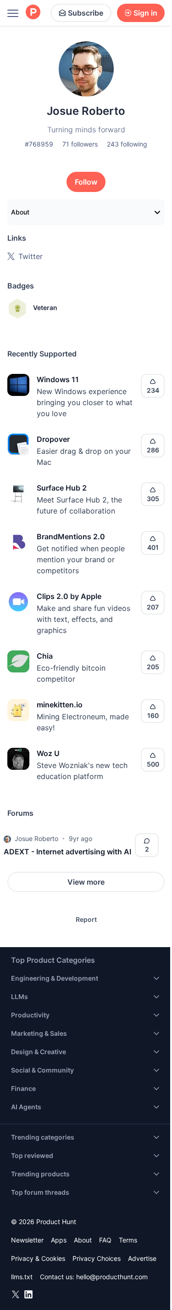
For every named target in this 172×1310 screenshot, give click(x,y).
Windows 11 (58, 379)
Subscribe (85, 12)
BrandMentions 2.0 (71, 536)
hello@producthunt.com (112, 1277)
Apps (59, 1240)
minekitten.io (60, 704)
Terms (128, 1240)
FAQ (105, 1240)
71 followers (80, 144)
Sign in (145, 12)
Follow (86, 181)
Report (86, 919)
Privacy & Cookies (38, 1258)
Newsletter (27, 1240)
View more (86, 882)
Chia (45, 656)
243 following (127, 144)
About (20, 212)
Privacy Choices (96, 1258)
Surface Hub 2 (62, 487)
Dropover (53, 439)
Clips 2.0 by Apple (69, 596)
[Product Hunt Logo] (33, 13)
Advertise (142, 1258)
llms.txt (22, 1277)
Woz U (48, 753)
